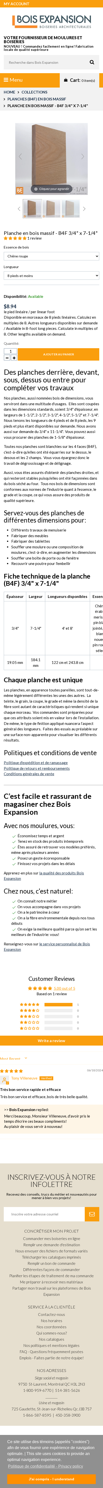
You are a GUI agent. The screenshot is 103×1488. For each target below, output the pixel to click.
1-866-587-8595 (37, 1415)
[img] (11, 1071)
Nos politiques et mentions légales (52, 1345)
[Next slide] (83, 156)
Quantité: (11, 343)
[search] (51, 62)
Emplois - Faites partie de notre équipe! (52, 1358)
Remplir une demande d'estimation (51, 1244)
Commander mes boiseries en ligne (51, 1238)
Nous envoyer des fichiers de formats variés (52, 1251)
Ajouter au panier (58, 354)
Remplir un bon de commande (52, 1263)
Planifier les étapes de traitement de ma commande (51, 1275)
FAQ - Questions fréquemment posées (51, 1351)
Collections (34, 92)
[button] (15, 238)
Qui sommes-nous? (51, 1333)
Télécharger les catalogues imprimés (51, 1257)
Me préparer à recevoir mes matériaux (51, 1282)
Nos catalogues (51, 1339)
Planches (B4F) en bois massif (37, 99)
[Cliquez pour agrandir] (51, 158)
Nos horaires (51, 1320)
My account (17, 3)
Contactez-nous (51, 1314)
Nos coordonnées (51, 1327)
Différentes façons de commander (51, 1269)
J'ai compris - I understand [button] (51, 1479)
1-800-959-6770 (37, 1390)
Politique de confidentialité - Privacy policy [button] (45, 1466)
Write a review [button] (51, 1040)
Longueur (11, 267)
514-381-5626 (67, 1390)
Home (9, 92)
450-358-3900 (68, 1415)
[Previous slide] (20, 156)
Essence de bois (16, 247)
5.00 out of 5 (64, 988)
